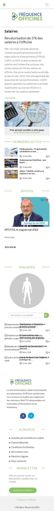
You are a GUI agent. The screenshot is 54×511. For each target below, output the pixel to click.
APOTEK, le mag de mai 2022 (21, 229)
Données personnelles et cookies (27, 438)
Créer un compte (23, 490)
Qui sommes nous (19, 451)
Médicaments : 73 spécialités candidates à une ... (33, 150)
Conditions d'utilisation (22, 447)
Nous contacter (19, 461)
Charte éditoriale (19, 442)
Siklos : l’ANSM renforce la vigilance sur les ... (32, 172)
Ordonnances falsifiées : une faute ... (33, 161)
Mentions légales (19, 456)
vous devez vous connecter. (27, 132)
